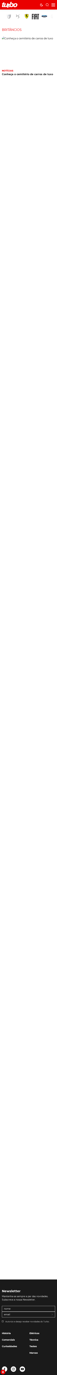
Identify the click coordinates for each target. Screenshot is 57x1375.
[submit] (52, 1314)
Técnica (33, 1339)
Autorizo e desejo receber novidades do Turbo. (27, 1321)
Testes (33, 1346)
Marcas (33, 1352)
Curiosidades (9, 1346)
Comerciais (8, 1339)
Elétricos (34, 1333)
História (6, 1333)
